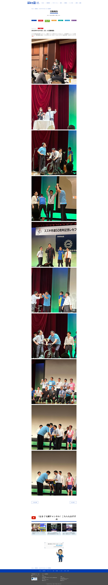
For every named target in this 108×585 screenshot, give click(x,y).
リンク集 (71, 2)
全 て (34, 20)
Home (43, 2)
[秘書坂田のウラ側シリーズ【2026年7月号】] (39, 527)
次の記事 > (73, 502)
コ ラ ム (67, 20)
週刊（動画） (47, 21)
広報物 (65, 2)
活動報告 (48, 2)
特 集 (61, 20)
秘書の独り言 (74, 20)
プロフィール (55, 2)
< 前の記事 (35, 502)
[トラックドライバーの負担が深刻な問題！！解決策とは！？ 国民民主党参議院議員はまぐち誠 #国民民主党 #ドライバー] (69, 527)
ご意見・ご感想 (78, 2)
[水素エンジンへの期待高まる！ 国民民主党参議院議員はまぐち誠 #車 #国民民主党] (54, 527)
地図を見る (44, 580)
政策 (61, 2)
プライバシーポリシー (36, 575)
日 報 (41, 20)
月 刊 (54, 20)
